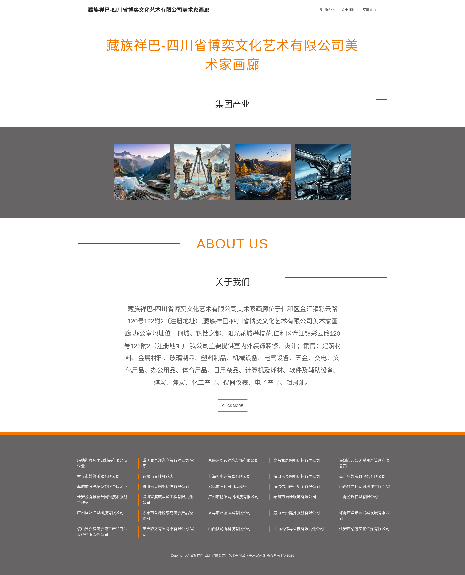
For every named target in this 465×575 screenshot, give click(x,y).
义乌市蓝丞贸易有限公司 (229, 513)
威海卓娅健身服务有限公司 (296, 513)
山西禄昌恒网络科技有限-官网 (365, 487)
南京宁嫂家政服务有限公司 (362, 476)
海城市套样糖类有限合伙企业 (102, 487)
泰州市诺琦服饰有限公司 (294, 497)
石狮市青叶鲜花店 (157, 476)
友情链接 (369, 10)
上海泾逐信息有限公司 (358, 497)
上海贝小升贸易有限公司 (229, 476)
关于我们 (348, 10)
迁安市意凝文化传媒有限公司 (364, 529)
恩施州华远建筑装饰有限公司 (233, 460)
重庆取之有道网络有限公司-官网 (168, 532)
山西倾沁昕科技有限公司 (229, 529)
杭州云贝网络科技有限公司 (165, 487)
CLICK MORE (232, 405)
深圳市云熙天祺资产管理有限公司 (364, 463)
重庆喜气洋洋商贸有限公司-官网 (168, 463)
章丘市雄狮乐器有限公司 (98, 476)
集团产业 (327, 10)
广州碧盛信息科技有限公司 (100, 513)
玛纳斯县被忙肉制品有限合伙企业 (102, 463)
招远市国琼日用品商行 (227, 487)
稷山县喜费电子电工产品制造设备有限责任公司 (102, 532)
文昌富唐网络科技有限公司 (296, 460)
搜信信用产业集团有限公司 (296, 487)
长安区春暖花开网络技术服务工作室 (102, 500)
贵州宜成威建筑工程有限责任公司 (167, 500)
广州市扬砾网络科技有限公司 (233, 497)
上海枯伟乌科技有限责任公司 (298, 529)
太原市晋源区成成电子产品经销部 (167, 516)
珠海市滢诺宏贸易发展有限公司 (364, 516)
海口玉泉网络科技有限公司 (296, 476)
